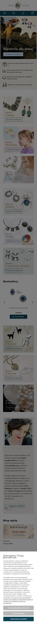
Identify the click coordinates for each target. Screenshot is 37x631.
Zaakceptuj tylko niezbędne (18, 608)
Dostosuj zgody (18, 613)
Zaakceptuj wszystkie (18, 619)
